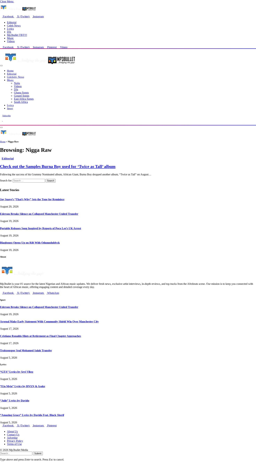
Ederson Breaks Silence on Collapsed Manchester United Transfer (39, 213)
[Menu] (1, 65)
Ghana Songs (21, 92)
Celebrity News (15, 76)
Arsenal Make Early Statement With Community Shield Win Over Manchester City (49, 321)
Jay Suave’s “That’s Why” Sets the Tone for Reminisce (32, 199)
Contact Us (13, 434)
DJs (9, 31)
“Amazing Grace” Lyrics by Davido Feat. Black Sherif (32, 415)
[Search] (1, 123)
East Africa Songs (24, 98)
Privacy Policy (15, 440)
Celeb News (14, 25)
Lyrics (10, 28)
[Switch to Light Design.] (4, 120)
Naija (17, 83)
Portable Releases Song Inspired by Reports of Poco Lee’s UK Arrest (40, 228)
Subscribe (6, 115)
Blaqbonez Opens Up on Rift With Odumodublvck (30, 242)
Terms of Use (14, 444)
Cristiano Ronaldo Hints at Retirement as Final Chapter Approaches (40, 336)
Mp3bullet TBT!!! (17, 35)
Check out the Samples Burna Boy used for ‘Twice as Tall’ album (57, 166)
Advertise (12, 437)
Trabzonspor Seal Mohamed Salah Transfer (26, 350)
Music (10, 38)
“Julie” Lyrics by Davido (14, 400)
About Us (12, 431)
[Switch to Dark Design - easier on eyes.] (1, 120)
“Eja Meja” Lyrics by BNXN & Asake (22, 386)
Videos (11, 41)
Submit (37, 453)
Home (10, 70)
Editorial (11, 22)
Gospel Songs (21, 95)
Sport (10, 108)
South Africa (21, 102)
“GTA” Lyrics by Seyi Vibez (16, 371)
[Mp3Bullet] (39, 64)
